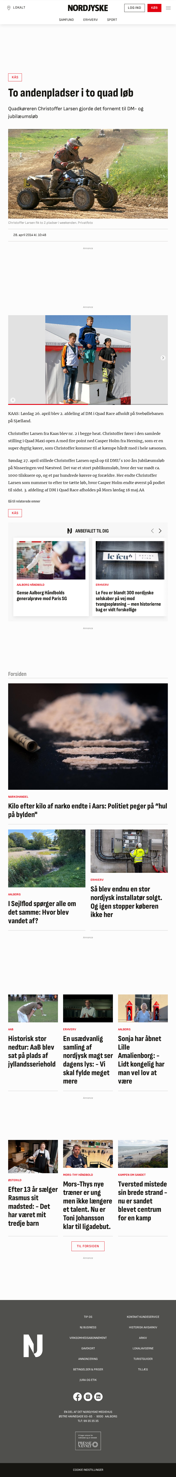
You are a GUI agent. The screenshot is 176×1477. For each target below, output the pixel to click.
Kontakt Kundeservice (143, 1317)
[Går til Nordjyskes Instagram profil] (88, 1396)
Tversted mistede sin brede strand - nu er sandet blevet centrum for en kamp (142, 1201)
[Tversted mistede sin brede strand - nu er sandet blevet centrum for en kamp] (143, 1154)
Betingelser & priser (88, 1369)
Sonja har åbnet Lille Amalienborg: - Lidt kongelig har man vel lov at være (141, 1060)
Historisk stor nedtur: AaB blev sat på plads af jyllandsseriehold (32, 1051)
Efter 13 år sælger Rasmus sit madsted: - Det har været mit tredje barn (33, 1206)
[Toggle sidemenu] (168, 8)
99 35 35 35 (91, 1421)
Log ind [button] (134, 8)
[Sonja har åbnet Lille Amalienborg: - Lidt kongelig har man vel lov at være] (143, 1008)
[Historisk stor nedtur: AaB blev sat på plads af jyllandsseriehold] (33, 1008)
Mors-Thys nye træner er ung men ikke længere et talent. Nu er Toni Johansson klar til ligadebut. (87, 1205)
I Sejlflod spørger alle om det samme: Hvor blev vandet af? (42, 912)
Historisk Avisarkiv (143, 1327)
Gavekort (88, 1348)
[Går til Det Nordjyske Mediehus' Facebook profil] (77, 1396)
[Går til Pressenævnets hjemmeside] (88, 1441)
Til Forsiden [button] (88, 1246)
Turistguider (143, 1359)
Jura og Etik (88, 1380)
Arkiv (143, 1338)
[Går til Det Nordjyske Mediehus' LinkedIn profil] (98, 1396)
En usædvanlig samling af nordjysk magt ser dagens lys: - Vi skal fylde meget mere (88, 1060)
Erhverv (90, 20)
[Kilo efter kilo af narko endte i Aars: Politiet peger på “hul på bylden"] (88, 736)
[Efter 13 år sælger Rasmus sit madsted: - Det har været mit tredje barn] (33, 1156)
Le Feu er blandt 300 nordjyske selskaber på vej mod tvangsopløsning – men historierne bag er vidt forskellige (128, 601)
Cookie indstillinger (88, 1470)
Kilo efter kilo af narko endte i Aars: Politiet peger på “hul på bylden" (87, 810)
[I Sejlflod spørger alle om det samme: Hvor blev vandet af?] (46, 858)
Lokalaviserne (143, 1348)
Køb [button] (154, 8)
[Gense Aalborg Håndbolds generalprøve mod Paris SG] (51, 560)
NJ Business (88, 1327)
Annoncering (88, 1359)
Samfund (66, 20)
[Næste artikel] (160, 530)
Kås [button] (15, 77)
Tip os (88, 1317)
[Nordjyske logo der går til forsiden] (88, 8)
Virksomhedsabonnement (88, 1338)
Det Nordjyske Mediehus (94, 1412)
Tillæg (143, 1369)
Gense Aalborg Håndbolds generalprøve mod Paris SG (42, 595)
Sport (112, 20)
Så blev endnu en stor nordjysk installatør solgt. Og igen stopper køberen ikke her (126, 902)
